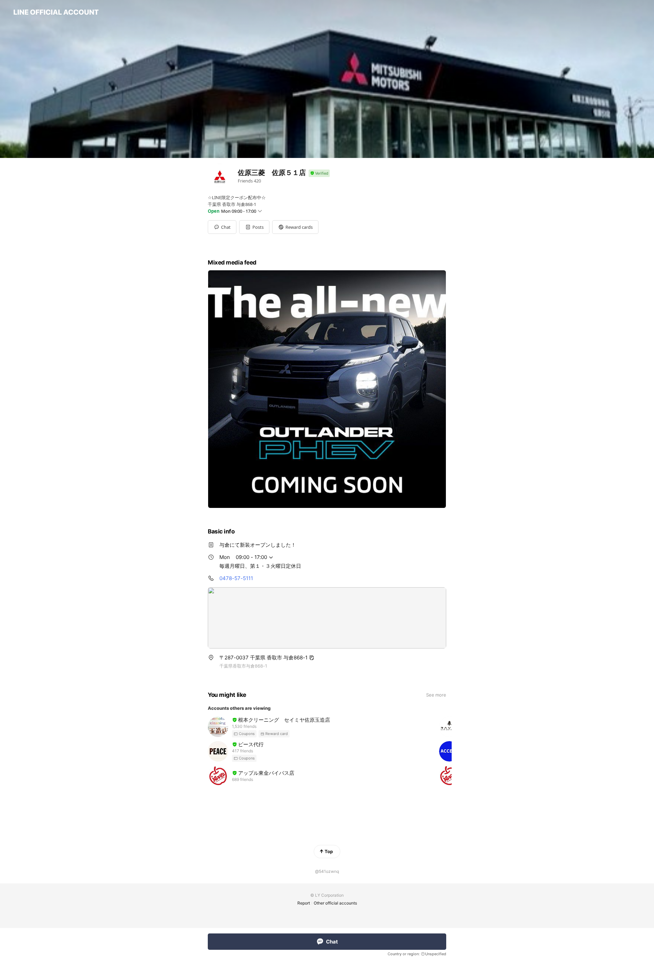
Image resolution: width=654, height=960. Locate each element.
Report (303, 903)
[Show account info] (319, 173)
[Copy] (312, 657)
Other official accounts (335, 903)
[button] (254, 227)
